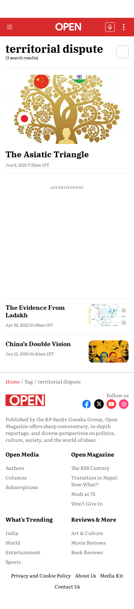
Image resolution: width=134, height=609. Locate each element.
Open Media (22, 454)
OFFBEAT (110, 27)
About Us (85, 575)
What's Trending (29, 519)
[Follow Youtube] (111, 404)
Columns (15, 477)
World (12, 542)
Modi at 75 (83, 493)
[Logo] (67, 27)
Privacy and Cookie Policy (41, 575)
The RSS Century (90, 467)
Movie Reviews (88, 542)
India (11, 532)
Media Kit (111, 575)
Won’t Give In (87, 503)
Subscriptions (21, 487)
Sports (13, 561)
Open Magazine (92, 454)
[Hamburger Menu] (9, 27)
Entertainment (23, 552)
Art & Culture (87, 532)
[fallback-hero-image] (67, 109)
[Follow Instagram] (124, 404)
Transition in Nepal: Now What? (95, 481)
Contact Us (67, 586)
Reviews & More (93, 519)
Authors (14, 467)
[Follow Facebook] (86, 404)
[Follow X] (99, 404)
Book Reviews (87, 552)
